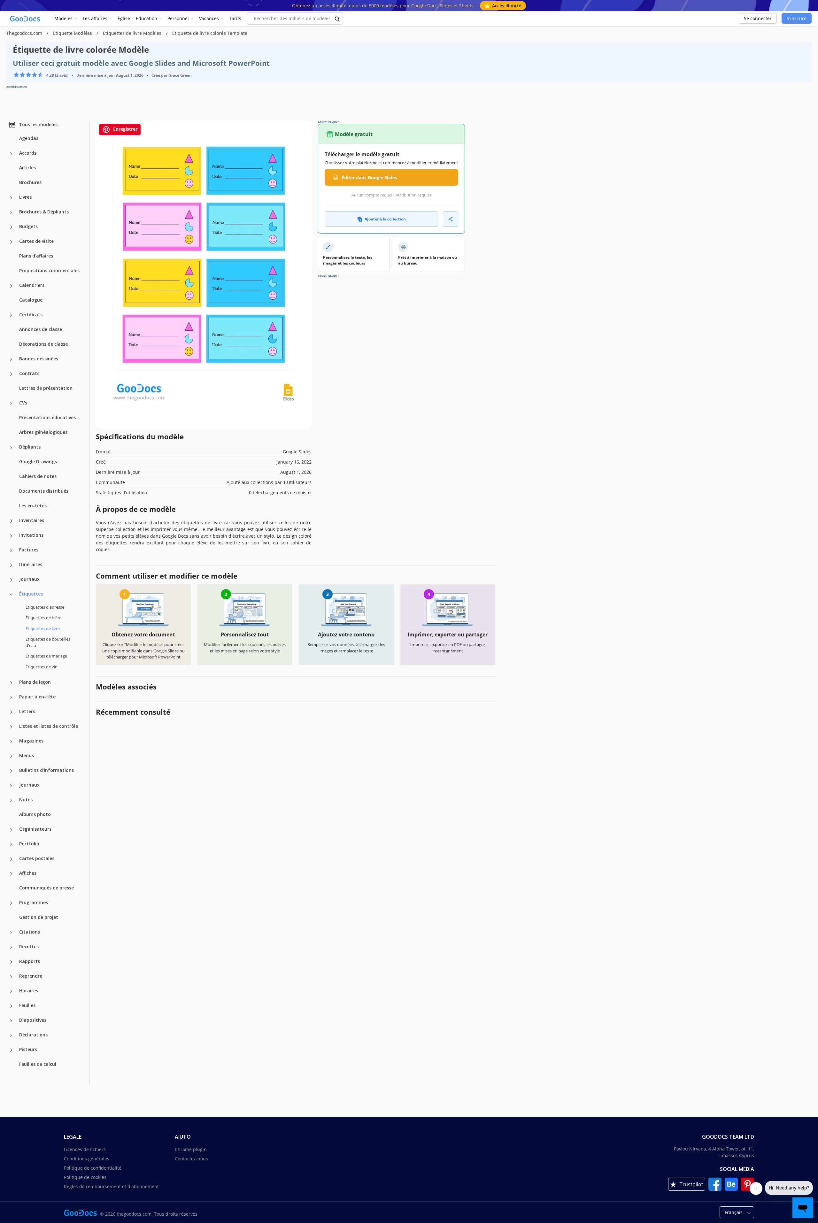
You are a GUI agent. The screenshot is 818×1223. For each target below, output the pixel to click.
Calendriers (31, 285)
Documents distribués (43, 491)
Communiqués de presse (46, 888)
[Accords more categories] (11, 153)
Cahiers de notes (38, 476)
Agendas (28, 138)
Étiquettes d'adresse (45, 607)
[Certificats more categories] (11, 315)
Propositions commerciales (49, 270)
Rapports (29, 961)
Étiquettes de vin (42, 667)
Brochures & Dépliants (44, 212)
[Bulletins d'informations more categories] (11, 771)
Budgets (28, 226)
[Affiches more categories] (11, 874)
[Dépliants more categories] (11, 447)
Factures (28, 550)
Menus (26, 755)
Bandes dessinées (38, 359)
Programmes (33, 902)
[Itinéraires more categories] (11, 565)
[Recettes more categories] (11, 947)
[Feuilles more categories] (11, 1006)
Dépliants (30, 447)
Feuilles (27, 1005)
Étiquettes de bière (43, 617)
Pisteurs (28, 1049)
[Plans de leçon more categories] (11, 683)
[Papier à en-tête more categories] (11, 697)
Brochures (30, 182)
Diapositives (32, 1020)
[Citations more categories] (11, 932)
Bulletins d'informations (46, 770)
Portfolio (29, 844)
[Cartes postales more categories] (11, 859)
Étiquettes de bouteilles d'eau (48, 642)
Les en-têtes (33, 506)
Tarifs (235, 18)
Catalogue (30, 300)
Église (124, 18)
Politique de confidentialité (92, 1168)
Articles (27, 168)
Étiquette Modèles (73, 33)
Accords (27, 153)
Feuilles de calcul (37, 1064)
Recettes (29, 946)
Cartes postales (36, 858)
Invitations (31, 535)
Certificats (30, 315)
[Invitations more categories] (11, 536)
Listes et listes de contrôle (48, 726)
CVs (23, 403)
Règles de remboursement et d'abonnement (111, 1186)
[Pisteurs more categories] (11, 1050)
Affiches (27, 873)
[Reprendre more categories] (11, 976)
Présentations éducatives (47, 417)
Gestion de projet (38, 917)
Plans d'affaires (36, 256)
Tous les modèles (38, 124)
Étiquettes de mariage (46, 656)
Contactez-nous (191, 1159)
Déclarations (33, 1035)
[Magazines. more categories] (11, 741)
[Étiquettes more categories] (11, 594)
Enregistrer (124, 129)
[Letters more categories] (11, 712)
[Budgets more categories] (11, 227)
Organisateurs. (36, 829)
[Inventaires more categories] (11, 521)
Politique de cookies (85, 1177)
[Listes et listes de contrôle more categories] (11, 727)
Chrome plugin (191, 1149)
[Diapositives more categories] (11, 1021)
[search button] (337, 18)
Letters (27, 711)
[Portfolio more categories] (11, 844)
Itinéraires (30, 564)
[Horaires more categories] (11, 991)
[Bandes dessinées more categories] (11, 359)
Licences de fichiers (85, 1149)
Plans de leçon (35, 682)
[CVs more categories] (11, 403)
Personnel (178, 18)
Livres (25, 197)
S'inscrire (796, 18)
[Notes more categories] (11, 800)
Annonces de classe (40, 329)
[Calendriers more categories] (11, 286)
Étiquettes (31, 594)
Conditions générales (86, 1159)
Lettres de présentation (46, 388)
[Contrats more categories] (11, 374)
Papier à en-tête (37, 697)
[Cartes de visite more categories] (11, 242)
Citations (29, 932)
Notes (26, 799)
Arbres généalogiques (43, 432)
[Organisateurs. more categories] (11, 830)
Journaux (29, 579)
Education (146, 18)
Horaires (28, 991)
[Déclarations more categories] (11, 1035)
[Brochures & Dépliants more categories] (11, 212)
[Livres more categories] (11, 198)
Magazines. (32, 741)
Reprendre (30, 976)
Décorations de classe (43, 344)
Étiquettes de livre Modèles (133, 33)
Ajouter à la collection (385, 219)
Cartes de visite (36, 241)
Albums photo (35, 814)
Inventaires (31, 520)
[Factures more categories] (11, 550)
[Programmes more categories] (11, 903)
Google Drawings (38, 461)
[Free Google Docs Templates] (25, 18)
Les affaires (95, 18)
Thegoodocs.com (24, 33)
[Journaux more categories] (11, 580)
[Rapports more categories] (11, 962)
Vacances (209, 18)
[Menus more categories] (11, 756)
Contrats (29, 373)
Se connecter (758, 18)
